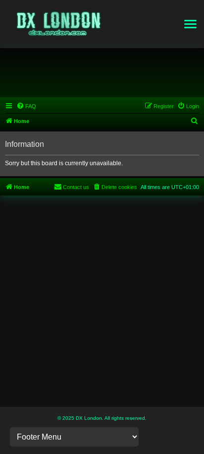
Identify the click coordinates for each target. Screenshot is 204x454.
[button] (190, 24)
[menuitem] (26, 106)
